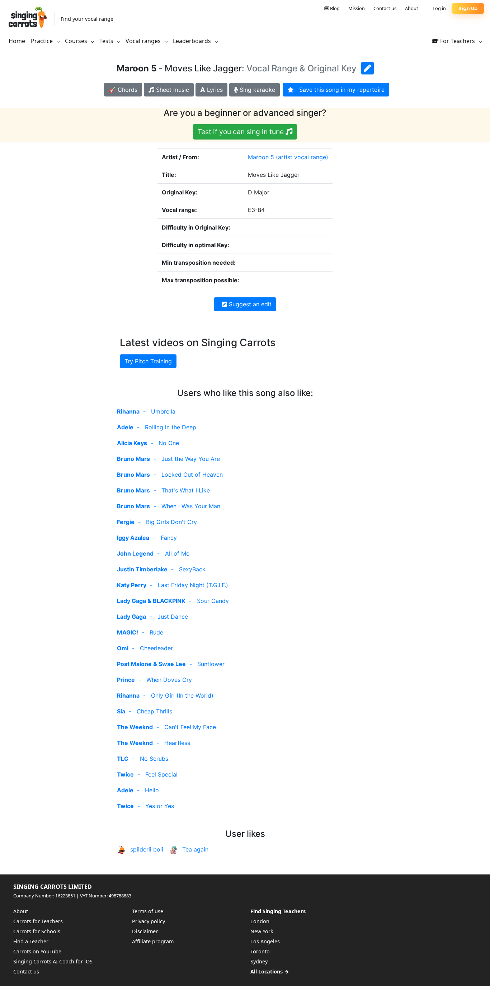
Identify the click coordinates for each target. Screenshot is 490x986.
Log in (439, 8)
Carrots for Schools (36, 931)
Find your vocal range (87, 18)
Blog (334, 8)
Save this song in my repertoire (339, 89)
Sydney (259, 961)
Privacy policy (148, 921)
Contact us (384, 8)
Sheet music (171, 89)
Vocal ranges (144, 41)
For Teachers (457, 41)
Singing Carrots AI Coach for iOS (53, 961)
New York (261, 931)
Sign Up (467, 8)
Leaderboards (192, 41)
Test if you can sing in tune (242, 131)
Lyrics (214, 89)
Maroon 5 (261, 157)
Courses (77, 41)
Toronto (260, 951)
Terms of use (147, 911)
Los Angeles (265, 941)
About (411, 8)
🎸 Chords (123, 89)
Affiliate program (153, 941)
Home (17, 41)
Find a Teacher (30, 941)
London (259, 921)
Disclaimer (145, 931)
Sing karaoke (256, 89)
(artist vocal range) (302, 157)
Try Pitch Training (148, 361)
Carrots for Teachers (38, 921)
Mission (356, 8)
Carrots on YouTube (37, 951)
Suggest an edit (249, 304)
